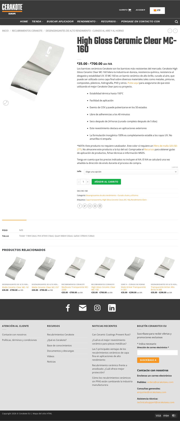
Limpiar (175, 167)
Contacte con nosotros (14, 334)
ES (158, 10)
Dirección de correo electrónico (153, 347)
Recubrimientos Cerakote (27, 30)
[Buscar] (176, 22)
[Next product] (170, 31)
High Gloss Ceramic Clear (112, 199)
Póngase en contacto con (140, 21)
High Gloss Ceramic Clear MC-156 (103, 288)
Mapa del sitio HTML (42, 413)
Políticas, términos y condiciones (19, 340)
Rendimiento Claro (139, 199)
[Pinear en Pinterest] (95, 206)
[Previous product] (175, 31)
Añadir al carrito (106, 181)
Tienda (36, 21)
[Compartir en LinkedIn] (100, 206)
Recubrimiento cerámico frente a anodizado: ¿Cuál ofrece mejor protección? (109, 369)
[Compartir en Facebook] (79, 206)
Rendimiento (86, 21)
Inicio (5, 30)
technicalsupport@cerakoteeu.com (155, 402)
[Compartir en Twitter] (84, 206)
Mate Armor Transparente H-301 (133, 288)
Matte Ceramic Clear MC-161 (15, 287)
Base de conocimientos (59, 345)
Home (24, 21)
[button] (125, 10)
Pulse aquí (133, 82)
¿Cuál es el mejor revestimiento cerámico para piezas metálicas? (109, 341)
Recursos (108, 21)
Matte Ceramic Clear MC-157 (45, 287)
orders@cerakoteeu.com (160, 382)
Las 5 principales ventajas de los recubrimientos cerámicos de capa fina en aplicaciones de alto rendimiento (110, 354)
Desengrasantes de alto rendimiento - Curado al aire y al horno (85, 30)
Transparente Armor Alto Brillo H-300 (162, 288)
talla (79, 171)
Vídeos (50, 356)
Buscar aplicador (60, 21)
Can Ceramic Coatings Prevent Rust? (111, 334)
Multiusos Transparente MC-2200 (75, 288)
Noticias (51, 361)
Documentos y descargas (60, 350)
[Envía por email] (89, 206)
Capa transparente (93, 199)
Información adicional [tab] (14, 223)
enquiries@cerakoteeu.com (151, 392)
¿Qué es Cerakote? (57, 340)
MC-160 (127, 199)
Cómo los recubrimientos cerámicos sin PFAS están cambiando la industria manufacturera (112, 381)
